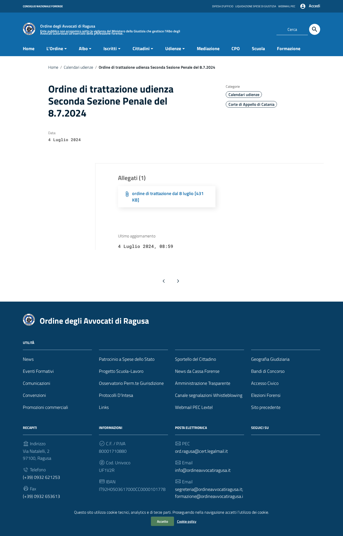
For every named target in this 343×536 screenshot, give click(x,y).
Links (104, 407)
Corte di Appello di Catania (251, 104)
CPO (236, 48)
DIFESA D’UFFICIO (222, 6)
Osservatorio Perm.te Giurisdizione (131, 383)
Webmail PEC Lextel (194, 407)
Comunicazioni (36, 383)
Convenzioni (34, 395)
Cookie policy (186, 521)
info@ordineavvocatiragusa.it (203, 470)
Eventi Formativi (38, 371)
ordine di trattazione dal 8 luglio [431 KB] (168, 196)
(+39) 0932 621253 (41, 477)
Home (28, 48)
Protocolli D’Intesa (116, 395)
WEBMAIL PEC (286, 6)
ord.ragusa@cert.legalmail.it (201, 451)
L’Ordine (54, 48)
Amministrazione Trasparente (202, 383)
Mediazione (208, 48)
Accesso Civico (264, 383)
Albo (83, 48)
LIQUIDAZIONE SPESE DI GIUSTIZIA (255, 6)
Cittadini (141, 48)
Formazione (288, 48)
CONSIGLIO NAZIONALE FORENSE (43, 6)
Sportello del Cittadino (195, 359)
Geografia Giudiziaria (270, 359)
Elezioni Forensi (265, 395)
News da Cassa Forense (197, 371)
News (28, 359)
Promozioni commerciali (45, 407)
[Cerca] (314, 29)
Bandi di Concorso (267, 371)
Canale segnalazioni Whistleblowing (208, 395)
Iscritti (110, 48)
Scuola (258, 48)
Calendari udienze (78, 67)
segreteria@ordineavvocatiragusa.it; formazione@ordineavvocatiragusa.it (209, 496)
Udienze (173, 48)
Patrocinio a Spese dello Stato (126, 359)
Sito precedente (265, 407)
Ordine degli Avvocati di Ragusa (94, 321)
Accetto (162, 521)
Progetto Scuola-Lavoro (121, 371)
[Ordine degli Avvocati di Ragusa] (29, 28)
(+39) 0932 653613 (41, 496)
